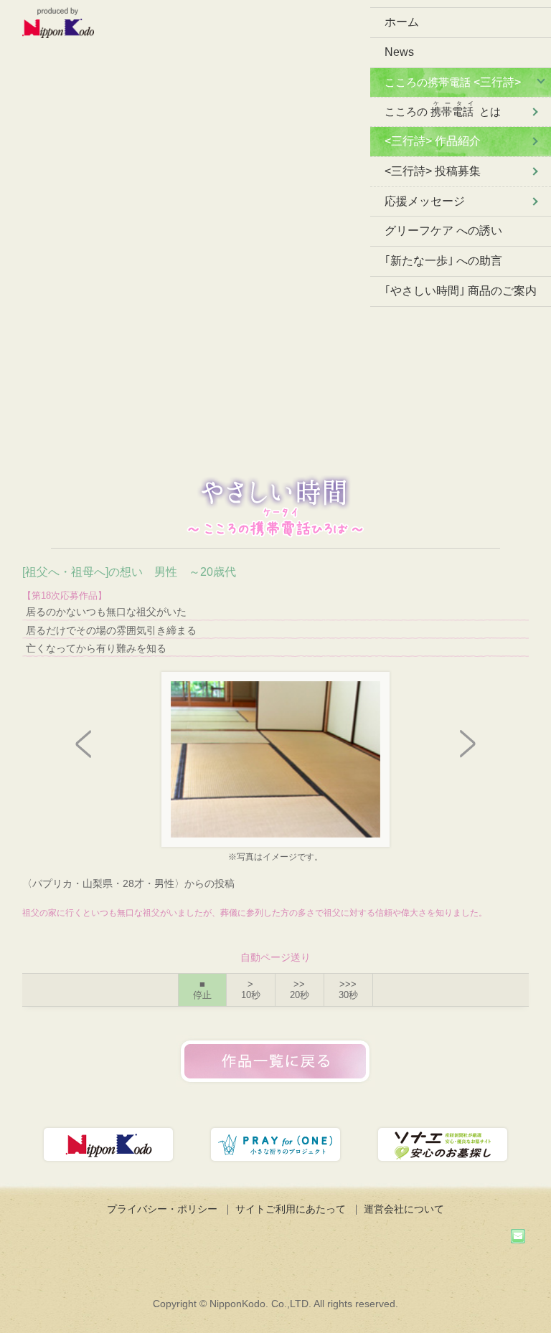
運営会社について (404, 1209)
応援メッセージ (425, 201)
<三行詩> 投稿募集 (433, 171)
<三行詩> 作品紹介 (433, 141)
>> (299, 990)
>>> (348, 990)
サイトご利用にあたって (290, 1209)
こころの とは (443, 109)
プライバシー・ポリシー (162, 1209)
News (399, 52)
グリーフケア (443, 230)
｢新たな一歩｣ (443, 261)
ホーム (402, 22)
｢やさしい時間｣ (461, 291)
